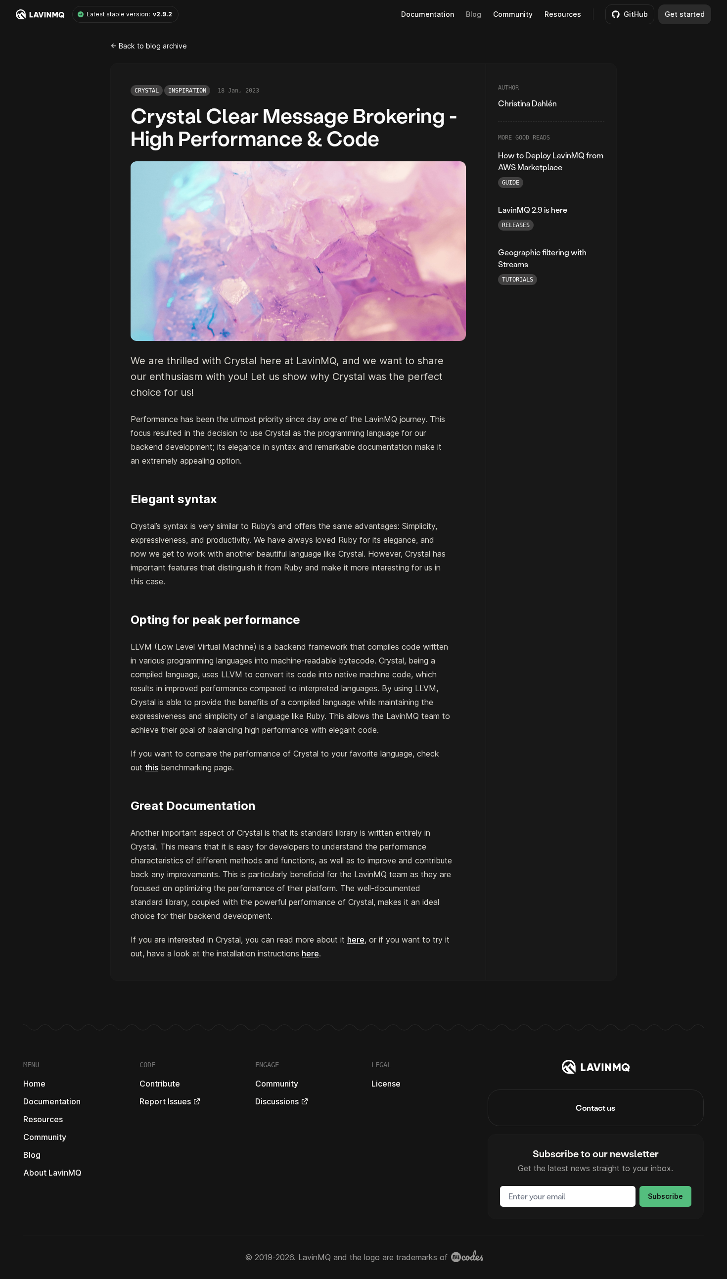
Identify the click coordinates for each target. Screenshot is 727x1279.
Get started (685, 14)
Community (513, 14)
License (386, 1084)
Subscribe (665, 1196)
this (151, 767)
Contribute (159, 1084)
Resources (563, 14)
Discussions (277, 1101)
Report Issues (165, 1101)
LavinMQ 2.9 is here (532, 209)
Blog (473, 14)
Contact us (595, 1107)
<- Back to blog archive (148, 46)
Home (34, 1084)
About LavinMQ (52, 1173)
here (355, 940)
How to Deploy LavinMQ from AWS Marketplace (550, 161)
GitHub (636, 14)
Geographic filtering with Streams (542, 258)
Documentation (52, 1101)
